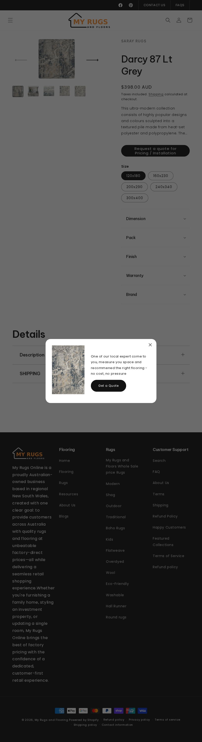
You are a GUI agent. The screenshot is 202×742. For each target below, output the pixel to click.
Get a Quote (108, 386)
